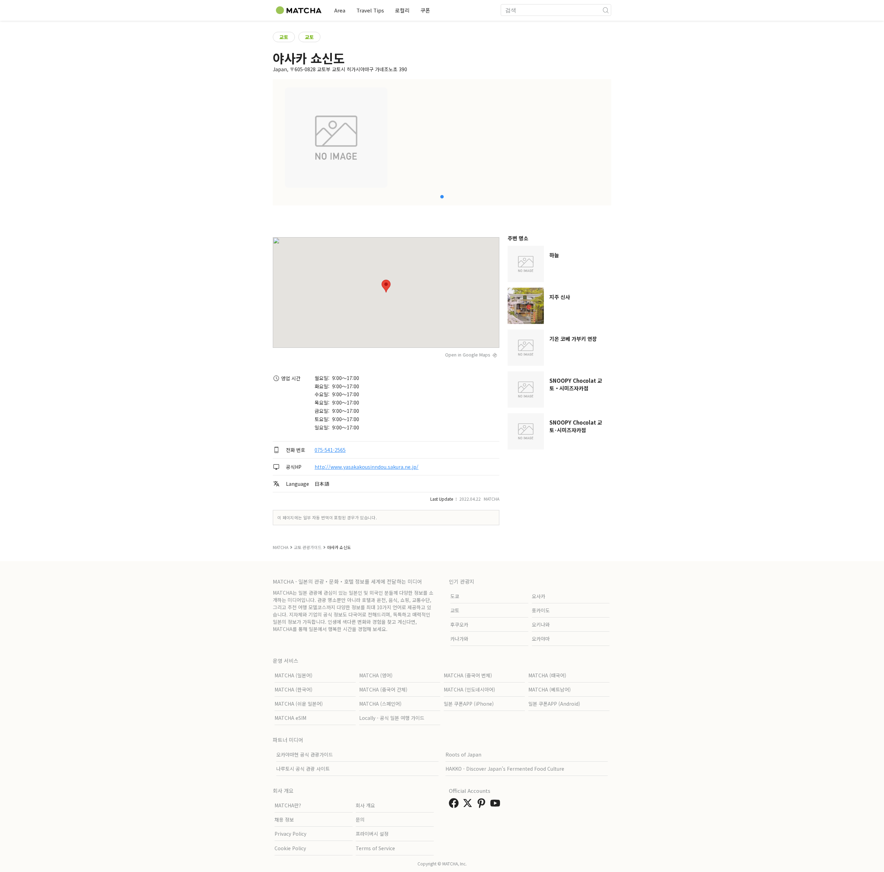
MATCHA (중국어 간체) (383, 689)
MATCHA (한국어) (294, 689)
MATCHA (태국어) (547, 675)
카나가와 (459, 638)
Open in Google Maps (467, 354)
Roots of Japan (463, 754)
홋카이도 (541, 610)
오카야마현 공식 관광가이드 (304, 754)
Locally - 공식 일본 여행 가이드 (391, 717)
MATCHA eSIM (290, 717)
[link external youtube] (496, 805)
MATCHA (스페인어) (380, 703)
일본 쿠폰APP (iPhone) (469, 703)
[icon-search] (605, 10)
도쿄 (454, 596)
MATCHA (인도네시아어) (469, 689)
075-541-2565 (330, 449)
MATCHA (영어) (376, 675)
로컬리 (402, 10)
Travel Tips (370, 10)
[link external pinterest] (483, 805)
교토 (283, 37)
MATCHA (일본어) (294, 675)
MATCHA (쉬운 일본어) (299, 703)
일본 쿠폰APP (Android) (554, 703)
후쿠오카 (459, 624)
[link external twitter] (469, 805)
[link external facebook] (455, 805)
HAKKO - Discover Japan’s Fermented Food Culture (504, 768)
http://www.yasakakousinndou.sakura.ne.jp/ (367, 466)
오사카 (538, 596)
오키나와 (541, 624)
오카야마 (541, 638)
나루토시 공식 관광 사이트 (303, 768)
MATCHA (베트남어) (549, 689)
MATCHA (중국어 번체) (468, 675)
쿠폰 (425, 10)
